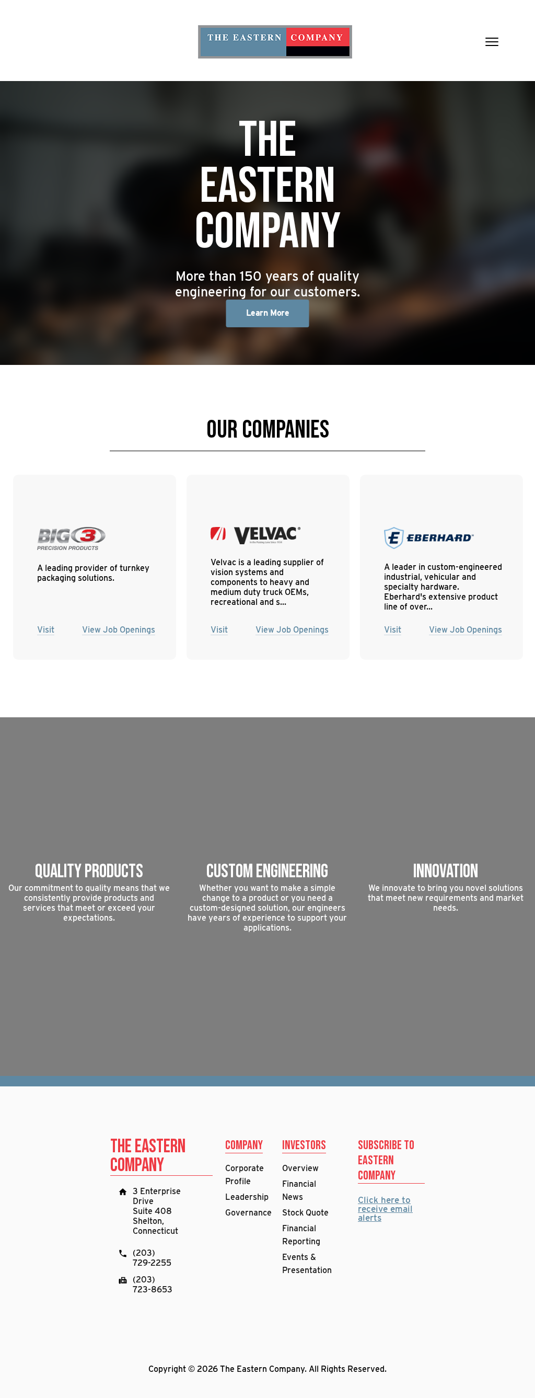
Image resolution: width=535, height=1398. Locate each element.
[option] (267, 223)
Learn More (267, 313)
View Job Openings (118, 630)
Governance (248, 1213)
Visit (45, 630)
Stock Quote (305, 1213)
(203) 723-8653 (152, 1284)
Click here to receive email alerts (385, 1208)
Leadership (247, 1197)
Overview (300, 1168)
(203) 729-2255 (152, 1258)
